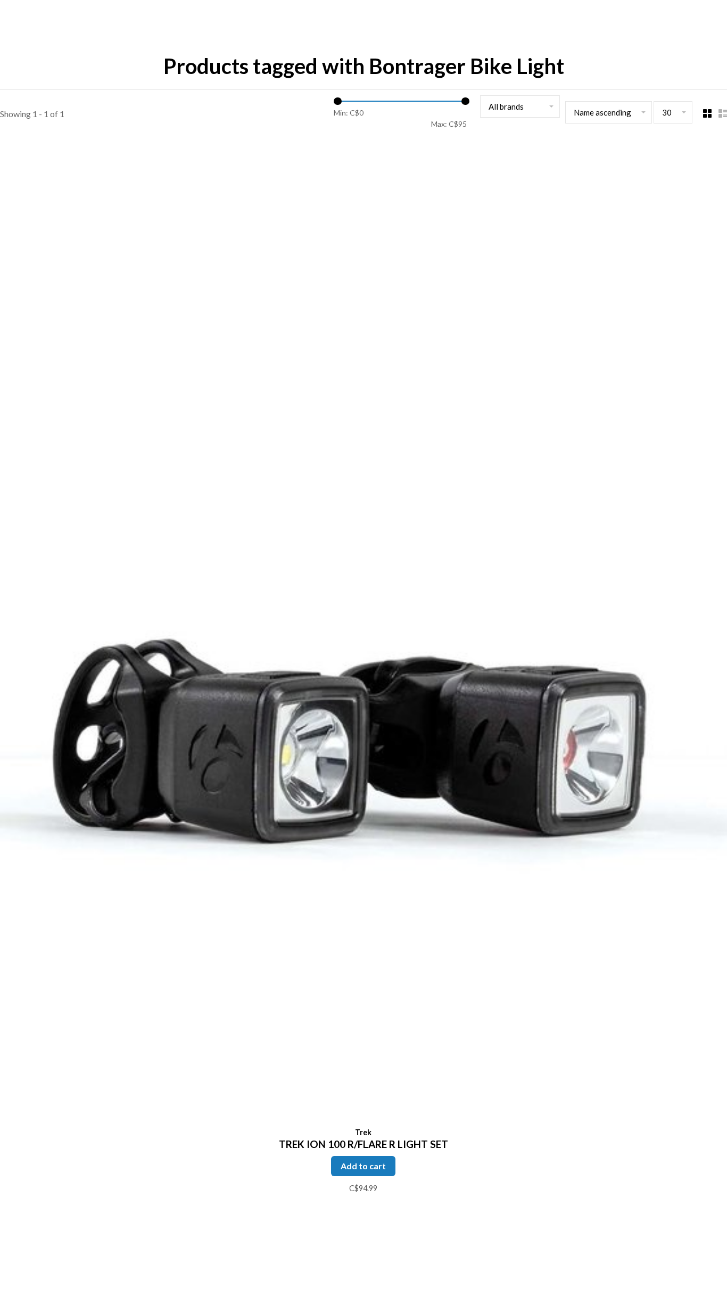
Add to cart (363, 1166)
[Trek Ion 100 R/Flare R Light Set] (363, 632)
